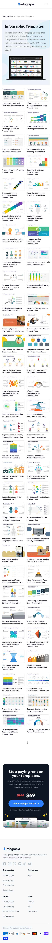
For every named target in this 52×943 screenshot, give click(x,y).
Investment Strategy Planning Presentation (11, 880)
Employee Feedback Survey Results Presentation (38, 286)
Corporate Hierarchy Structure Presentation (36, 436)
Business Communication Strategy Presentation (12, 415)
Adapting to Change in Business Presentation (36, 194)
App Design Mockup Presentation (10, 560)
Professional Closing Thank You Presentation (13, 774)
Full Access (24, 937)
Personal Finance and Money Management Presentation (10, 287)
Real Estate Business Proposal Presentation (11, 457)
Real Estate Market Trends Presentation (13, 477)
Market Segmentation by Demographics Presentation (12, 923)
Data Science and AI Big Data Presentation (11, 498)
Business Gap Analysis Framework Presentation (37, 622)
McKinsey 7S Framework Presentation (37, 839)
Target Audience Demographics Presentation (34, 923)
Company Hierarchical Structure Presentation (11, 371)
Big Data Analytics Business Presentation (38, 498)
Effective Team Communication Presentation (33, 393)
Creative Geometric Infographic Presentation (12, 901)
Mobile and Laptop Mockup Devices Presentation (38, 560)
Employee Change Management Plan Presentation (9, 195)
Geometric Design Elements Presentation (38, 901)
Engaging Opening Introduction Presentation (13, 330)
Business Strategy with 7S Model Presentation (12, 839)
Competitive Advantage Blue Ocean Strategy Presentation (12, 644)
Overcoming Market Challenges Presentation (37, 127)
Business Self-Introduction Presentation (38, 330)
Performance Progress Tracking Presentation (36, 150)
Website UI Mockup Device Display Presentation (38, 539)
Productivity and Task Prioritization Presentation (13, 104)
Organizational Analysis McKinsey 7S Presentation (37, 818)
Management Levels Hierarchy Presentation (36, 415)
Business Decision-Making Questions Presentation (12, 240)
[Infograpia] (26, 4)
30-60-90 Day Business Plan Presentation (11, 818)
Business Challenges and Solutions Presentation (12, 150)
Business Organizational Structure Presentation (37, 371)
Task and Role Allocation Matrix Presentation (37, 710)
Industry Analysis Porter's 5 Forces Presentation (38, 731)
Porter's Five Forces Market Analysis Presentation (13, 754)
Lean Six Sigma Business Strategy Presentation (12, 689)
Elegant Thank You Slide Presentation (36, 774)
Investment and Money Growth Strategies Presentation (11, 264)
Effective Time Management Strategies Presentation (37, 105)
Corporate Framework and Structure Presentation (38, 351)
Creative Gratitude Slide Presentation (37, 754)
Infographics (7, 16)
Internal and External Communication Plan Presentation (10, 393)
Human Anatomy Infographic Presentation (12, 539)
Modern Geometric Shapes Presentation (38, 880)
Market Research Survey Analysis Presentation (12, 309)
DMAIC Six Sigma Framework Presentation (37, 666)
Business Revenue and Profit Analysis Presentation (38, 263)
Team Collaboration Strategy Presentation (11, 602)
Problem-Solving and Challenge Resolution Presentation (10, 128)
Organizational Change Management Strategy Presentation (11, 218)
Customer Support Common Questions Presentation (35, 218)
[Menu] (46, 4)
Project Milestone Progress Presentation (13, 171)
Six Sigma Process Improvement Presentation (38, 689)
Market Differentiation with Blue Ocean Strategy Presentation (38, 644)
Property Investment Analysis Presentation (36, 457)
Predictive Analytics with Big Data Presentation (37, 477)
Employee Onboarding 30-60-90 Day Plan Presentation (38, 796)
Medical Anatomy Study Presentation (37, 519)
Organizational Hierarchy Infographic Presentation (12, 436)
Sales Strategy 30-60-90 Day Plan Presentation (12, 795)
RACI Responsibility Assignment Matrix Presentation (10, 732)
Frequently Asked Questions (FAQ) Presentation (34, 241)
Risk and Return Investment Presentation (13, 860)
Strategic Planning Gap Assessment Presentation (12, 622)
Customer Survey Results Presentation (37, 309)
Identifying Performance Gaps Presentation (37, 602)
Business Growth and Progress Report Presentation (35, 172)
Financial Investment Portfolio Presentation (36, 860)
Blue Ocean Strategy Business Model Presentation (10, 667)
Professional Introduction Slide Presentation (12, 351)
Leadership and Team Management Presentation (13, 581)
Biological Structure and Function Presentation (12, 519)
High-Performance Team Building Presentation (37, 581)
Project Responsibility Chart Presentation (11, 710)
